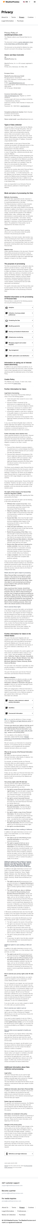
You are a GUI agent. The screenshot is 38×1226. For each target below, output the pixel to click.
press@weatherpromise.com (11, 1201)
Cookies (30, 17)
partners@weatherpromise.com (12, 1193)
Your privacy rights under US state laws (18, 731)
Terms (13, 17)
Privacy (21, 17)
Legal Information (7, 21)
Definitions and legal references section (20, 721)
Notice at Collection (9, 1215)
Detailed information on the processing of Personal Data (17, 737)
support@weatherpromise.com (17, 83)
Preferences (21, 1211)
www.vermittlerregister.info (12, 96)
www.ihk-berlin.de (25, 106)
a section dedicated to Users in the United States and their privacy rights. (18, 43)
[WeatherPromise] (11, 1)
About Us (4, 17)
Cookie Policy (17, 383)
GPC (21, 1023)
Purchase (20, 21)
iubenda (6, 1165)
